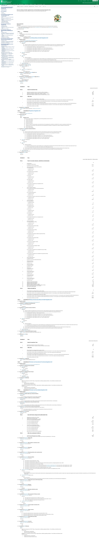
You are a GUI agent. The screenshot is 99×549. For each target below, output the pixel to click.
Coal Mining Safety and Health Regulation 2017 (39, 37)
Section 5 (23, 366)
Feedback (97, 4)
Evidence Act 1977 (51, 27)
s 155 (24, 393)
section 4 (26, 448)
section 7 (26, 480)
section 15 (26, 517)
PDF (40, 6)
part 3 (24, 443)
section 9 (26, 490)
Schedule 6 (21, 335)
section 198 (31, 72)
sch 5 (24, 377)
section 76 (26, 69)
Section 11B (21, 304)
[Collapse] (14, 5)
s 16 (27, 521)
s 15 (27, 516)
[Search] (97, 0)
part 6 (37, 108)
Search (44, 4)
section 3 (26, 443)
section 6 (26, 376)
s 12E (24, 41)
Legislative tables (27, 4)
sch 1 (24, 72)
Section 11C (23, 308)
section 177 (23, 115)
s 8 (27, 484)
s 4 (27, 447)
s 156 (24, 397)
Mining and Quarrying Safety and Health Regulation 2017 (41, 299)
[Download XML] (42, 6)
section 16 (26, 522)
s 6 (24, 371)
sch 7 (24, 76)
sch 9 (24, 107)
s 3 (27, 442)
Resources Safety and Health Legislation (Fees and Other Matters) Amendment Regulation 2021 (7, 8)
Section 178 (23, 139)
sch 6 (24, 411)
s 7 (27, 479)
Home (1, 4)
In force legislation (5, 4)
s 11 (27, 504)
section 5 (26, 370)
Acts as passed (10, 4)
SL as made (14, 4)
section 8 (26, 485)
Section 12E (23, 42)
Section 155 (21, 394)
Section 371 (23, 69)
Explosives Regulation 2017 (35, 110)
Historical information (39, 4)
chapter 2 (35, 108)
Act (31, 69)
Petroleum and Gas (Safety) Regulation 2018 (38, 389)
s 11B (24, 303)
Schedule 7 (21, 77)
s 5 (24, 365)
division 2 (39, 108)
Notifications (31, 4)
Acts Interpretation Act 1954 (38, 27)
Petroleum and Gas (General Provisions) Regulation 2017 (41, 361)
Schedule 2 (21, 153)
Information (35, 4)
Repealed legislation (21, 4)
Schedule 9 (21, 108)
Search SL (37, 6)
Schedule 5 (21, 332)
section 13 (26, 510)
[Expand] (13, 5)
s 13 (27, 509)
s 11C (24, 307)
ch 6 (24, 442)
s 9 (27, 489)
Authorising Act (27, 6)
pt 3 (26, 442)
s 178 (24, 128)
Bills (17, 4)
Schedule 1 (21, 73)
